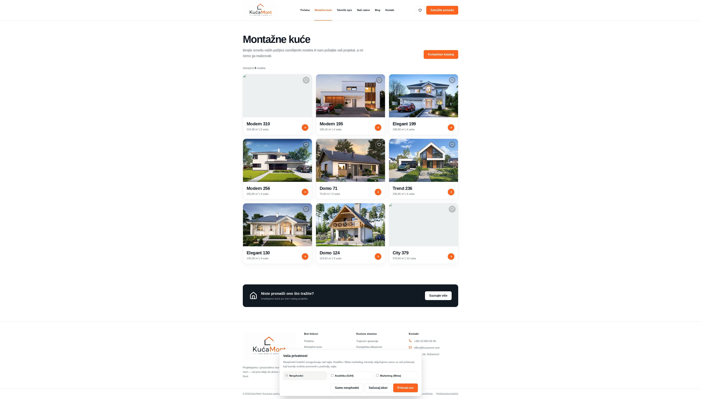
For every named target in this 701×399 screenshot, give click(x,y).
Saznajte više (438, 295)
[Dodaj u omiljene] (306, 80)
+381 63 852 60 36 (425, 341)
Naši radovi (363, 10)
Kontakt (389, 10)
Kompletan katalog (441, 54)
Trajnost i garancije (367, 341)
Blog (377, 10)
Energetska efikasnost (369, 346)
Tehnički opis (344, 10)
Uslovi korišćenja (424, 394)
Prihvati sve (405, 387)
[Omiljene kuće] (420, 10)
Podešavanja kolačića (447, 394)
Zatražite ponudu (442, 10)
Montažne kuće (323, 10)
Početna (305, 10)
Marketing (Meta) (390, 375)
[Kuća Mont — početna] (260, 10)
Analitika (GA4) (344, 375)
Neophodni (296, 375)
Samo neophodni (347, 387)
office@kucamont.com (427, 347)
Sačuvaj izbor (378, 387)
